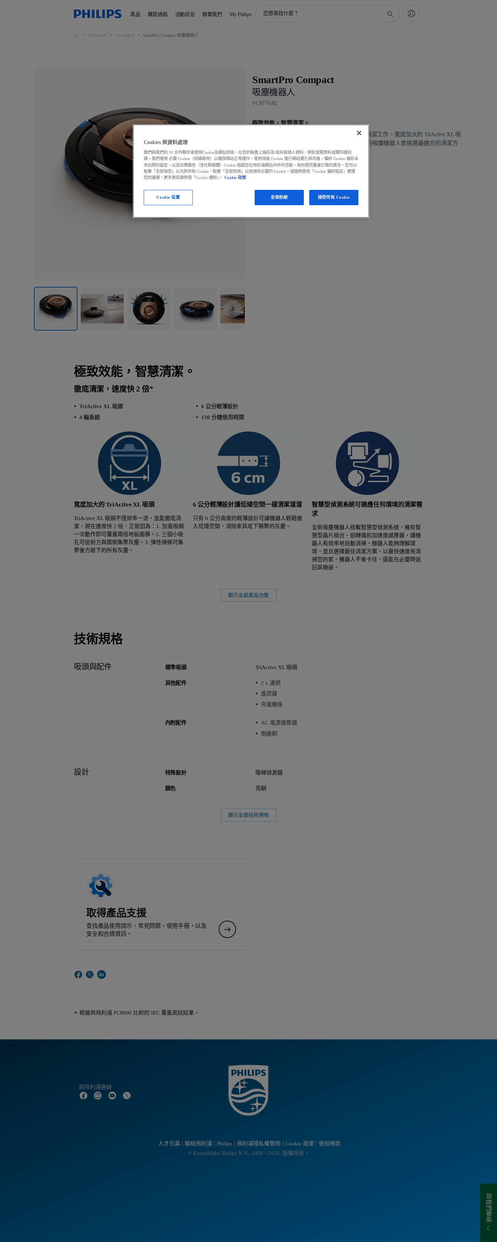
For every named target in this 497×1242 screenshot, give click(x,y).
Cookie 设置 (168, 197)
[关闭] (359, 133)
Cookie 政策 (235, 177)
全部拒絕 (279, 197)
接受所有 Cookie (334, 197)
